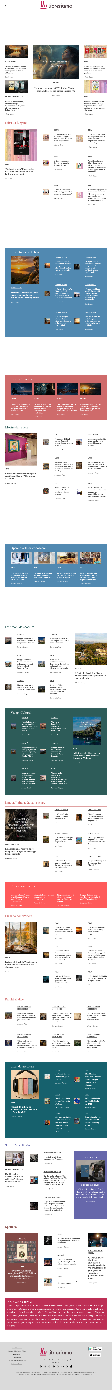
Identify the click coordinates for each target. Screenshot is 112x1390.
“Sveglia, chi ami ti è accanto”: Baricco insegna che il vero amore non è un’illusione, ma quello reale (93, 266)
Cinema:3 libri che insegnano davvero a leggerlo (69, 1282)
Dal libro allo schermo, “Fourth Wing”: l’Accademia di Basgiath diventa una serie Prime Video (15, 105)
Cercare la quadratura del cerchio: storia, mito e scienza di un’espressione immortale (96, 1017)
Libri (86, 61)
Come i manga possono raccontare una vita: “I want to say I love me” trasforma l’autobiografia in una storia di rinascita (97, 195)
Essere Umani (11, 61)
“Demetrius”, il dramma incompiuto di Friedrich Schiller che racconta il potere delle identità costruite (22, 1274)
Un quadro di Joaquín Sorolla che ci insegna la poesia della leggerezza (43, 575)
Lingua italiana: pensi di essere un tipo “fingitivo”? (97, 863)
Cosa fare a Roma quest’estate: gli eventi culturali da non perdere (68, 1261)
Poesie (56, 82)
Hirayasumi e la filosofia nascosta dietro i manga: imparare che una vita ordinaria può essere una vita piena (94, 105)
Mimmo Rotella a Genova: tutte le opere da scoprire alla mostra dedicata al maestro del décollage (64, 466)
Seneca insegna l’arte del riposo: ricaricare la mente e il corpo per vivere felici (63, 321)
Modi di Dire (22, 1009)
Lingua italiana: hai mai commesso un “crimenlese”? (44, 897)
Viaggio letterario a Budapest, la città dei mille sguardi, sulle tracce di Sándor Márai (29, 751)
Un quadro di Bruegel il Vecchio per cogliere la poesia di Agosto (66, 575)
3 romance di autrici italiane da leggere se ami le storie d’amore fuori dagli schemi (63, 137)
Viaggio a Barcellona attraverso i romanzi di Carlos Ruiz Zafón (58, 726)
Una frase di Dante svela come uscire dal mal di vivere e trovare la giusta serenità (64, 930)
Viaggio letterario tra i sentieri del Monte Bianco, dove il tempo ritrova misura (30, 726)
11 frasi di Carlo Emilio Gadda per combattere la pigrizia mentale (97, 978)
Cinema (91, 1253)
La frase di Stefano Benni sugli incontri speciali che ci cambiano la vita (63, 979)
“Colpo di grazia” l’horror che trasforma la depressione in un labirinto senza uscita (19, 171)
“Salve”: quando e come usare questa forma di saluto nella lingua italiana (96, 817)
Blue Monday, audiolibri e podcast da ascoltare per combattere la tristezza (93, 1079)
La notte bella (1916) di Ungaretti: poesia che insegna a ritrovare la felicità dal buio (20, 407)
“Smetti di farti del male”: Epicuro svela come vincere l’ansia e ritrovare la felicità (92, 321)
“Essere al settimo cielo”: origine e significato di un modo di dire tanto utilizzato (27, 1044)
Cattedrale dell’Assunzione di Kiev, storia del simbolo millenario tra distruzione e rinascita (59, 664)
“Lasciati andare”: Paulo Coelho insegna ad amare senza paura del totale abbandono (15, 69)
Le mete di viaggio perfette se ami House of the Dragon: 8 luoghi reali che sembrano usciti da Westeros (29, 778)
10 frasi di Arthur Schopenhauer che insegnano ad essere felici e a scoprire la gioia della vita (63, 955)
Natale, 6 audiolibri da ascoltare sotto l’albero (63, 1101)
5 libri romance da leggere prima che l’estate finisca (61, 163)
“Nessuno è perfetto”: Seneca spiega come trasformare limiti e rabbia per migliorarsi (25, 295)
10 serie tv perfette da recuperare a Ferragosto (54, 1158)
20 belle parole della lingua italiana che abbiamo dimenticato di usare (96, 840)
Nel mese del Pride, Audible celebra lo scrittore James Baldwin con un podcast (63, 1122)
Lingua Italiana (12, 844)
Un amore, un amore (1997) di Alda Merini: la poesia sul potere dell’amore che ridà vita (56, 89)
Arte (7, 469)
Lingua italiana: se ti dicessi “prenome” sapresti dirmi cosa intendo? (65, 898)
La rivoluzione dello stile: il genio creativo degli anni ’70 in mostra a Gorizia (20, 476)
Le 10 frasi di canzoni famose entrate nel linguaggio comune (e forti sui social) (63, 864)
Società (20, 634)
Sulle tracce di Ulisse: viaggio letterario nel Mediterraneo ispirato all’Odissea (86, 755)
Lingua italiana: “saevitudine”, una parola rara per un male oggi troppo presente (20, 851)
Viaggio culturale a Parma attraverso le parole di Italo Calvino (26, 687)
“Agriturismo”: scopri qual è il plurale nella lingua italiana (64, 839)
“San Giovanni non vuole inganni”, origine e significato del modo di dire (61, 1044)
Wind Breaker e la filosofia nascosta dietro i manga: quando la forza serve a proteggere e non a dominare (97, 166)
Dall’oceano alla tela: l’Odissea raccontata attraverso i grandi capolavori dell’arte (88, 576)
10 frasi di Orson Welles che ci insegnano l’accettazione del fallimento (70, 1240)
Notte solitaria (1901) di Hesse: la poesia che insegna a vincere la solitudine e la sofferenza (67, 407)
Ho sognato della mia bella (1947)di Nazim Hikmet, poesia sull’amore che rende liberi (42, 408)
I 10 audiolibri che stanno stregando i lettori (62, 1076)
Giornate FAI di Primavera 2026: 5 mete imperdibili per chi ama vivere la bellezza (58, 689)
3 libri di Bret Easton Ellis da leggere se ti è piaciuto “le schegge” (63, 192)
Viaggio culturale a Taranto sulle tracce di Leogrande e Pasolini (26, 640)
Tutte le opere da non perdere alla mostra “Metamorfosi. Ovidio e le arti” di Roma (97, 465)
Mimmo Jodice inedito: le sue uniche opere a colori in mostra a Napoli (97, 442)
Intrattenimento (12, 96)
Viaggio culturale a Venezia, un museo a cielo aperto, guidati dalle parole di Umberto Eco (25, 664)
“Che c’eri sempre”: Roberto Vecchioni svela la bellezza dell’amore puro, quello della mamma (63, 293)
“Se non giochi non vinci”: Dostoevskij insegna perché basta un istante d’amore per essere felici (92, 294)
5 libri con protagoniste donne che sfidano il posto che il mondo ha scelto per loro (94, 69)
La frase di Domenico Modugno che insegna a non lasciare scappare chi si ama (97, 930)
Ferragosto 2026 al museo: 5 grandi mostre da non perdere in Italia (64, 442)
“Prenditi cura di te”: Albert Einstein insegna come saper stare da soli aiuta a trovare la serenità (63, 265)
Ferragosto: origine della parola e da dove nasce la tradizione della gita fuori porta (27, 1016)
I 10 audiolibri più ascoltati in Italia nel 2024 (92, 1101)
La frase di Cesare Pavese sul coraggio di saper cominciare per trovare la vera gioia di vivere (97, 955)
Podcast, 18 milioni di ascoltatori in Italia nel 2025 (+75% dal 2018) (24, 1109)
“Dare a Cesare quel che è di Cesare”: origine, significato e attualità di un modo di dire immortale (62, 1017)
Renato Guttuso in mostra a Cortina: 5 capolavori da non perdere (63, 491)
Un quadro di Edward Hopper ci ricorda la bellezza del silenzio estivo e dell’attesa (20, 576)
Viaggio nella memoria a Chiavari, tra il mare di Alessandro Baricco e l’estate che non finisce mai (59, 778)
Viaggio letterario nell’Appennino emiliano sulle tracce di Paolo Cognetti (58, 751)
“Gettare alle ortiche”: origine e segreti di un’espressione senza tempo (96, 1044)
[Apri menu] (105, 5)
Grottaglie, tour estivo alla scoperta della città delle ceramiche (59, 640)
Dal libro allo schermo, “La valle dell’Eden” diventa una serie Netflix (14, 1178)
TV (22, 96)
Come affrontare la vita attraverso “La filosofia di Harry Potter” (93, 1121)
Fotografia (93, 434)
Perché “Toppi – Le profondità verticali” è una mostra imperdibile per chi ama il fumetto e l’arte (97, 492)
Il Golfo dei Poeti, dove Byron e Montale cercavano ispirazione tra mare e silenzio (91, 675)
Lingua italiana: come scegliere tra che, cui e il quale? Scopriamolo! (90, 897)
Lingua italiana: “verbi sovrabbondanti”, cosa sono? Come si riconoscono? (20, 898)
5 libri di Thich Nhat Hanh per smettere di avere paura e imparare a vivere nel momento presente (97, 138)
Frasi (57, 856)
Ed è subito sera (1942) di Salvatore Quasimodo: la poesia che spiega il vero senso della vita (90, 407)
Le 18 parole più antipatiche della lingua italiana (61, 816)
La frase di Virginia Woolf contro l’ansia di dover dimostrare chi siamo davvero (21, 964)
